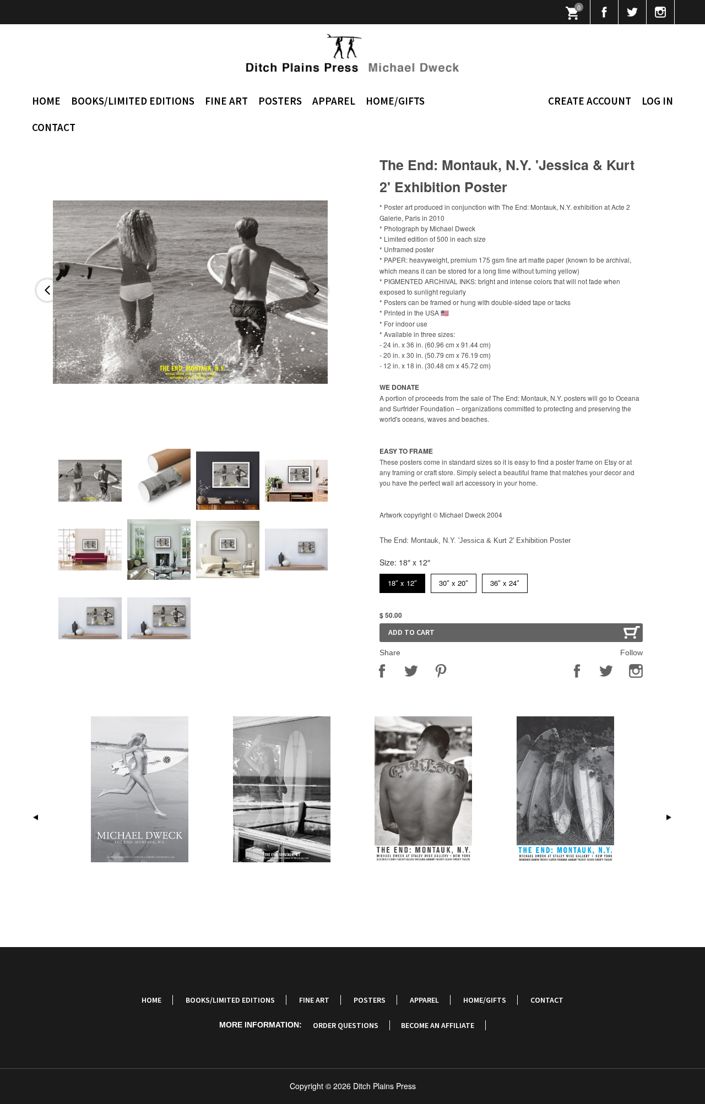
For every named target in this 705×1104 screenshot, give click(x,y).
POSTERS (280, 100)
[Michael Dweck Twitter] (633, 12)
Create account (589, 100)
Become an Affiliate (437, 1025)
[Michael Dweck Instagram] (661, 12)
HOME (46, 100)
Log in (657, 100)
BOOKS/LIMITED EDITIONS (132, 100)
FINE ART (226, 100)
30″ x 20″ (453, 581)
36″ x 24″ (504, 581)
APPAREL (333, 100)
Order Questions (345, 1025)
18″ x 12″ (402, 581)
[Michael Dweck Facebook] (604, 12)
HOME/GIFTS (395, 100)
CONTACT (53, 127)
